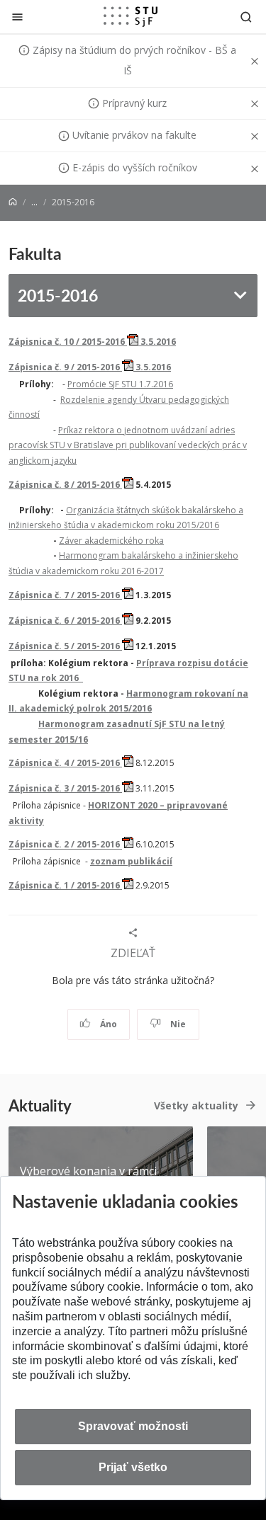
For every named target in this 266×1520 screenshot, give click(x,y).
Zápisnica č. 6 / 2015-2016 (65, 621)
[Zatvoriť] (17, 16)
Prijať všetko (133, 1467)
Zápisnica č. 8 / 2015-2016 (65, 485)
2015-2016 (58, 295)
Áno (107, 1024)
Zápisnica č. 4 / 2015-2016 (65, 763)
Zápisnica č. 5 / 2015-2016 (65, 646)
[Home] (13, 202)
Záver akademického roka (111, 541)
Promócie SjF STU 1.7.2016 (120, 384)
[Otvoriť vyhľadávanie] (246, 16)
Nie (177, 1024)
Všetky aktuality (196, 1105)
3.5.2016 (152, 367)
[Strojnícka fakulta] (130, 16)
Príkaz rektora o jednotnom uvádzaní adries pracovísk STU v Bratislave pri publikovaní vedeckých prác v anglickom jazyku (128, 445)
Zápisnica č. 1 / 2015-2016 (65, 885)
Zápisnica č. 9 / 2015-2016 (65, 367)
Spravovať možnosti (133, 1426)
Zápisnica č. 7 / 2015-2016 (65, 595)
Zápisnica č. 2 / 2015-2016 (65, 845)
